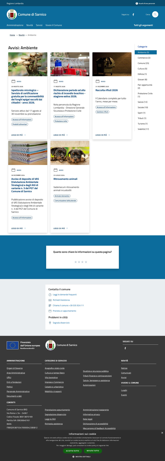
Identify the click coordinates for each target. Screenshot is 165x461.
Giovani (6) (142, 79)
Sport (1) (141, 112)
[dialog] (82, 445)
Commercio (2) (144, 57)
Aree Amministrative (16, 372)
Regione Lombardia (15, 3)
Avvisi (19, 81)
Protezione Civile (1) (145, 95)
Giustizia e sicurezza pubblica (96, 371)
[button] (82, 456)
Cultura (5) (142, 68)
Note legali (87, 419)
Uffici (9, 377)
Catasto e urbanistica (54, 386)
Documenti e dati (14, 396)
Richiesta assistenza (54, 423)
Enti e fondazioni (14, 382)
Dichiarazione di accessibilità (95, 423)
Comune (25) (143, 63)
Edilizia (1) (142, 74)
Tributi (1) (142, 118)
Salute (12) (142, 101)
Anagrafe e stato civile (54, 368)
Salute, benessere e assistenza (96, 380)
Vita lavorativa (51, 377)
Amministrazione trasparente (96, 409)
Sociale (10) (143, 107)
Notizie (124, 368)
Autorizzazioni (89, 385)
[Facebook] (132, 14)
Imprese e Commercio (54, 382)
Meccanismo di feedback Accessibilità (99, 428)
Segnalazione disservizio (55, 414)
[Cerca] (155, 14)
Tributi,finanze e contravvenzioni (97, 375)
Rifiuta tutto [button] (93, 451)
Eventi (124, 394)
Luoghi (124, 390)
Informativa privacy (91, 414)
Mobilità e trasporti (53, 391)
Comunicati (126, 372)
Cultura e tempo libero (54, 372)
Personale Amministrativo (18, 391)
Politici (10, 386)
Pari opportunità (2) (145, 86)
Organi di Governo (15, 368)
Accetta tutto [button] (72, 451)
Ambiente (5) (143, 52)
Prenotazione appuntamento (57, 409)
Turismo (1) (142, 123)
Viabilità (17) (143, 129)
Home (12, 35)
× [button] (162, 433)
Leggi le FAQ (50, 419)
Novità (21, 35)
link (107, 445)
